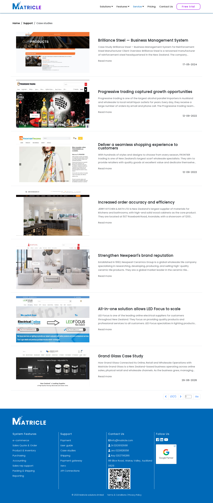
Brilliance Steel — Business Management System (143, 40)
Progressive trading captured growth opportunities (145, 91)
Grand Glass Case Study (120, 356)
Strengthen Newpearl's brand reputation (135, 255)
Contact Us (166, 6)
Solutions (105, 6)
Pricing (152, 6)
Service (137, 6)
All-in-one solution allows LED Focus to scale (139, 308)
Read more (105, 61)
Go (197, 396)
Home (16, 23)
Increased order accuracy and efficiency (136, 202)
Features (121, 6)
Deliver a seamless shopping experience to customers (138, 146)
